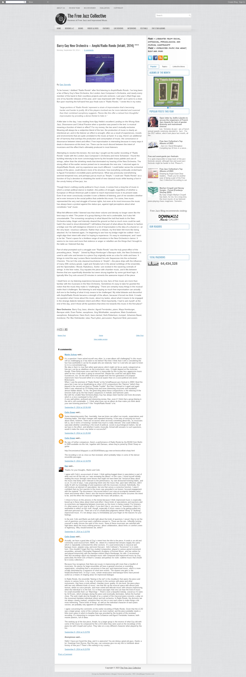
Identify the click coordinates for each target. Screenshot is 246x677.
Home (59, 28)
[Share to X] (63, 329)
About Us (61, 8)
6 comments (89, 50)
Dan (66, 466)
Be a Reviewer (90, 8)
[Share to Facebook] (66, 329)
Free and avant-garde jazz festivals (163, 156)
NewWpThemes (104, 674)
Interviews (132, 28)
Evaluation (104, 8)
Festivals (144, 28)
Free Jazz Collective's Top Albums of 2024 (171, 170)
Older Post (140, 335)
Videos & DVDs (93, 28)
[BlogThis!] (60, 329)
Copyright (118, 8)
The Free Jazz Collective (86, 15)
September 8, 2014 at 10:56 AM (78, 407)
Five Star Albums (158, 28)
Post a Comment (65, 654)
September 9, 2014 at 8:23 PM (77, 649)
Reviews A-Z (69, 28)
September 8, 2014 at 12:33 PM (78, 461)
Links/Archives (179, 67)
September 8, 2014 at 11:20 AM (78, 433)
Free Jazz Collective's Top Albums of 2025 (171, 142)
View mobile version (100, 339)
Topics (164, 67)
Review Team (74, 8)
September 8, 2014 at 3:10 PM (77, 532)
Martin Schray (71, 355)
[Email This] (58, 329)
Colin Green (70, 412)
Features (106, 28)
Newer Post (62, 335)
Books (80, 28)
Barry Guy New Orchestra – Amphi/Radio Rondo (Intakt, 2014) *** (98, 45)
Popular (153, 67)
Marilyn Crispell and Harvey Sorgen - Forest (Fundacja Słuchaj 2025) (172, 190)
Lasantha (128, 674)
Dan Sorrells (65, 84)
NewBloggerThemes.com (145, 674)
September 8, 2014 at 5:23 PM (77, 632)
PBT (134, 674)
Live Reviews (118, 28)
